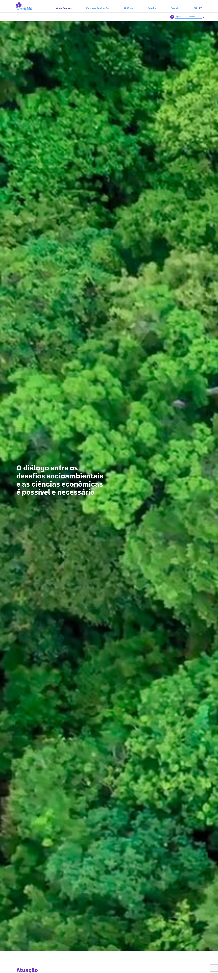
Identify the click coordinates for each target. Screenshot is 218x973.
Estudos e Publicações (97, 8)
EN (195, 8)
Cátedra (151, 8)
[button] (203, 17)
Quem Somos (64, 8)
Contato (175, 8)
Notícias (128, 8)
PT (200, 8)
